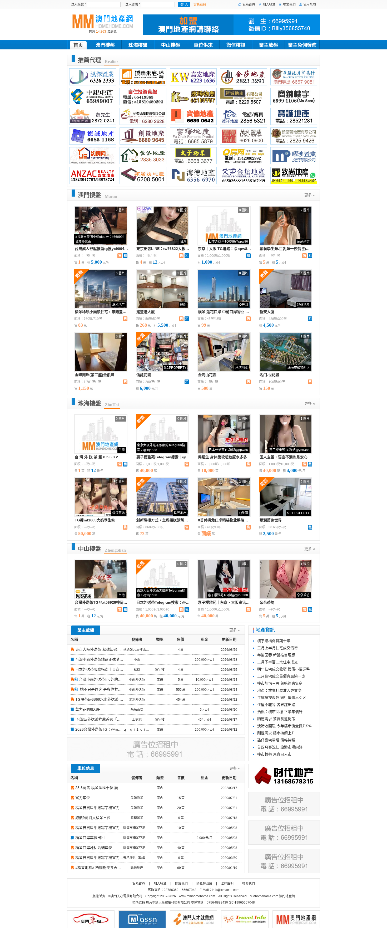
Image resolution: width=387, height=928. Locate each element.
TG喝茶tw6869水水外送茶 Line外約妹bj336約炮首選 (118, 699)
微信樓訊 (235, 45)
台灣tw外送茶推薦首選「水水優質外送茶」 (110, 719)
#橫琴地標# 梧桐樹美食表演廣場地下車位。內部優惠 (118, 867)
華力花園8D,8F (87, 709)
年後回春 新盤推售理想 (276, 655)
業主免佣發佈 (302, 45)
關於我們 (181, 883)
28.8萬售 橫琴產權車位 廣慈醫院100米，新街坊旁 (116, 788)
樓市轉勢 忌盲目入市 (274, 754)
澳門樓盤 (105, 45)
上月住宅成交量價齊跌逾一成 (281, 676)
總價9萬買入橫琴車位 (93, 818)
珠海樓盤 (137, 45)
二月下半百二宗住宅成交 (277, 662)
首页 (78, 45)
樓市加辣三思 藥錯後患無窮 (279, 683)
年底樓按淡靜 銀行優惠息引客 (281, 697)
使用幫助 (309, 4)
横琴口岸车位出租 (90, 837)
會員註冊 (200, 4)
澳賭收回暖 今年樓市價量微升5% (284, 726)
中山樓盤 (170, 45)
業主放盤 (268, 45)
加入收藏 (269, 4)
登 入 (184, 5)
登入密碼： (133, 4)
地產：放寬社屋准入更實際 (279, 690)
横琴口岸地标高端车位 (93, 847)
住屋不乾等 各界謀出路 (276, 705)
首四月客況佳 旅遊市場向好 (279, 747)
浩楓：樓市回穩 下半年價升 (279, 712)
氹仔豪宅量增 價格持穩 (276, 740)
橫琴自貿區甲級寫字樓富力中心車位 (104, 808)
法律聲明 (227, 883)
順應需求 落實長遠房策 (276, 719)
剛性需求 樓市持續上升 (276, 733)
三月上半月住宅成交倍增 (277, 648)
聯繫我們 (289, 4)
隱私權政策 (204, 883)
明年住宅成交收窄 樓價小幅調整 (283, 669)
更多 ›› (309, 195)
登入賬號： (79, 4)
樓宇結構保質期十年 (273, 641)
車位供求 (203, 45)
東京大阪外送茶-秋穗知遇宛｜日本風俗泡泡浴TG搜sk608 (122, 649)
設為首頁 (248, 4)
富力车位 (82, 798)
